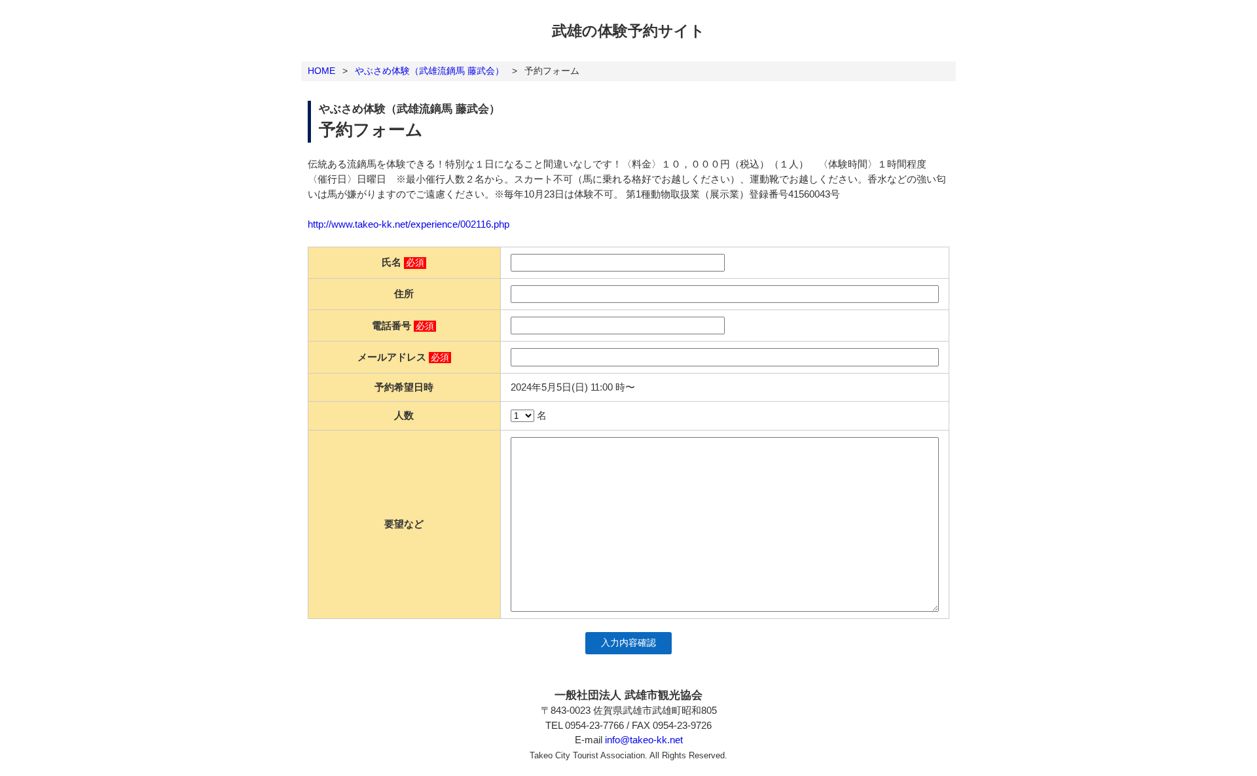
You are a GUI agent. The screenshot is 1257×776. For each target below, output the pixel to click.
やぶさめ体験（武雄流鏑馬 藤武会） (429, 70)
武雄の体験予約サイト (628, 30)
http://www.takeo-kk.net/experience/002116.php (408, 224)
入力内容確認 (628, 643)
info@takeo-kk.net (644, 739)
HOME (321, 70)
